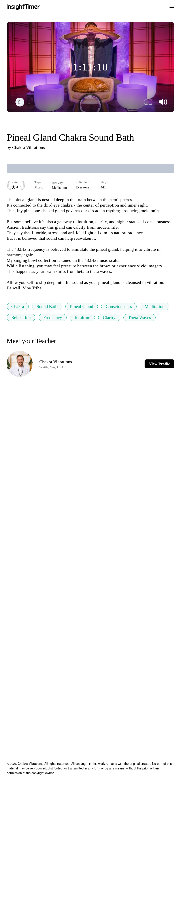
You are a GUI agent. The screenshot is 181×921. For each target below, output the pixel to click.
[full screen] (148, 102)
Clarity (109, 317)
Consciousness (119, 306)
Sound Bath (47, 306)
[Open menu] (171, 7)
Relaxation (21, 317)
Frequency (52, 317)
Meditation (154, 306)
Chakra (17, 306)
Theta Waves (139, 317)
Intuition (82, 317)
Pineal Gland (81, 306)
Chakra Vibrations (28, 147)
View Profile (159, 364)
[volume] (163, 102)
